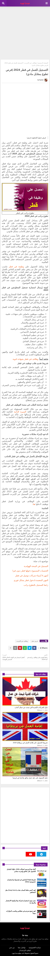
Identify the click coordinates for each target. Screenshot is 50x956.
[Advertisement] (25, 33)
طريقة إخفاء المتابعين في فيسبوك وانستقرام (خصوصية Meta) (21, 881)
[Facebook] (34, 648)
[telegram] (42, 854)
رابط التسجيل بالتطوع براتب (36, 585)
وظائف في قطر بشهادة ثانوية (25, 359)
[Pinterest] (20, 648)
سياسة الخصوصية (35, 947)
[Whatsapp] (25, 648)
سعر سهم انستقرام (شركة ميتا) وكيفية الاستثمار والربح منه (21, 902)
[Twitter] (29, 648)
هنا (34, 504)
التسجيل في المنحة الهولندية (36, 566)
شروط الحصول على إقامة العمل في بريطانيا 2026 (30, 742)
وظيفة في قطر (17, 266)
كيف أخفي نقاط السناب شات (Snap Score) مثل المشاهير (20, 891)
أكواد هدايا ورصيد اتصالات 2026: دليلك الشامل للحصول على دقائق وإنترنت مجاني (21, 870)
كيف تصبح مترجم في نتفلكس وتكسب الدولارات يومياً (21, 912)
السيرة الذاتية (20, 411)
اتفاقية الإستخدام (25, 950)
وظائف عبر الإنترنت (30, 63)
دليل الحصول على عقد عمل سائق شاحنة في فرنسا (30, 778)
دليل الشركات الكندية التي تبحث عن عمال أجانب (31, 707)
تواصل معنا (21, 947)
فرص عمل (35, 641)
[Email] (15, 648)
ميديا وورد (15, 953)
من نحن (12, 947)
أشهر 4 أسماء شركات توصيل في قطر (31, 575)
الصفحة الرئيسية (43, 63)
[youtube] (30, 854)
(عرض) (29, 138)
